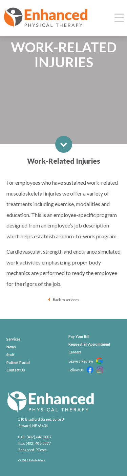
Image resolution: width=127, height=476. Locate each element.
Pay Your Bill (78, 336)
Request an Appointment (89, 344)
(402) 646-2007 (38, 437)
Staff (10, 355)
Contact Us (15, 370)
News (11, 347)
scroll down (63, 144)
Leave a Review (81, 361)
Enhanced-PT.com (32, 450)
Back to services (66, 300)
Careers (75, 352)
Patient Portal (18, 363)
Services (13, 339)
